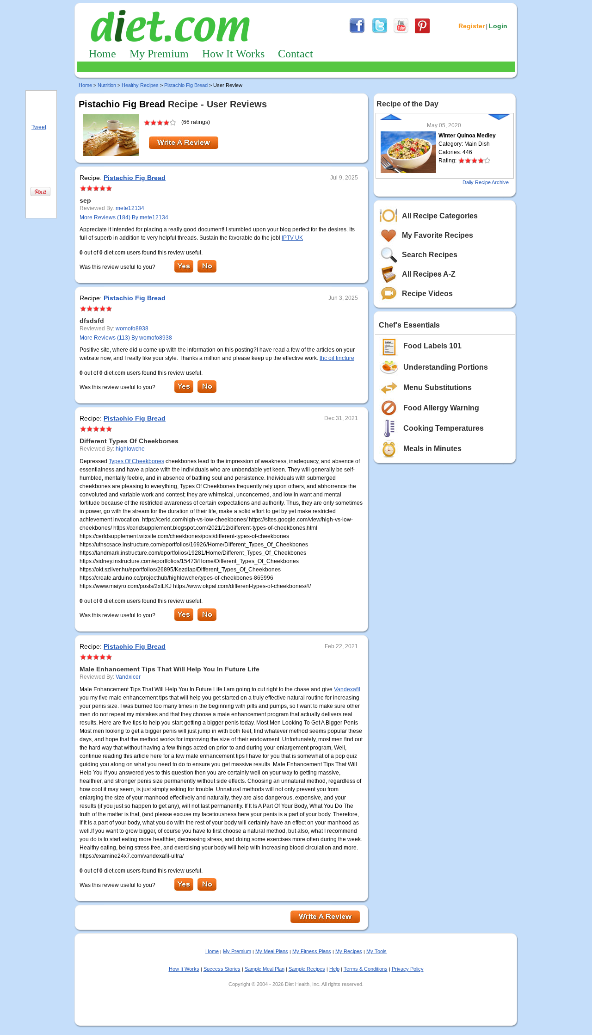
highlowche (130, 449)
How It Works (233, 54)
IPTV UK (292, 238)
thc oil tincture (337, 358)
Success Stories (222, 969)
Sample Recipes (307, 969)
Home (102, 54)
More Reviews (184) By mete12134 (124, 217)
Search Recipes (429, 255)
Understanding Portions (445, 367)
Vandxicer (128, 677)
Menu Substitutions (437, 387)
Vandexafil (347, 689)
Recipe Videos (427, 293)
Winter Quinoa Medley (467, 135)
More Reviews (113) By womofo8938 (126, 338)
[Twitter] (380, 32)
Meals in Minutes (432, 448)
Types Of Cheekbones (136, 461)
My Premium (159, 54)
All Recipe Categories (440, 216)
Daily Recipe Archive (485, 182)
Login (498, 26)
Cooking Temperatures (443, 428)
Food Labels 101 (432, 346)
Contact (295, 54)
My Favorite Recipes (437, 235)
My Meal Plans (271, 951)
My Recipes (348, 951)
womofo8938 (132, 328)
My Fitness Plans (311, 951)
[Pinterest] (422, 32)
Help (334, 969)
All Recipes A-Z (429, 274)
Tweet (38, 127)
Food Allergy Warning (441, 408)
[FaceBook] (357, 32)
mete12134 (130, 208)
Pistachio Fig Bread (186, 85)
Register (471, 26)
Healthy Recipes (140, 85)
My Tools (376, 951)
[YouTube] (401, 32)
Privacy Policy (408, 969)
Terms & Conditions (366, 969)
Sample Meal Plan (264, 969)
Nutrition (107, 85)
